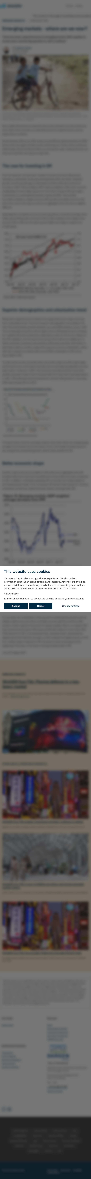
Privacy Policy (11, 593)
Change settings (70, 606)
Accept (16, 606)
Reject (41, 606)
